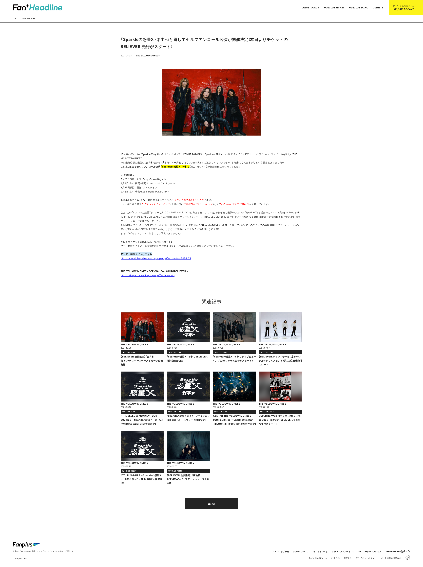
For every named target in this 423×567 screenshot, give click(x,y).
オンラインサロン (301, 551)
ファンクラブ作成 (280, 551)
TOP (14, 19)
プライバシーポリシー (366, 557)
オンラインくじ (320, 551)
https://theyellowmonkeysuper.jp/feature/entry (148, 275)
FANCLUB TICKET (29, 19)
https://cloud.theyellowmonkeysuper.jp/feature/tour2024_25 (156, 258)
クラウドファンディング (343, 551)
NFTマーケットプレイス (370, 551)
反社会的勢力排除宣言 (391, 557)
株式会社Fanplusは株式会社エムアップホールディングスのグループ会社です (43, 551)
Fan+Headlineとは (318, 557)
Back (211, 504)
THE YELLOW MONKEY (148, 55)
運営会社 (348, 557)
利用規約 (335, 557)
